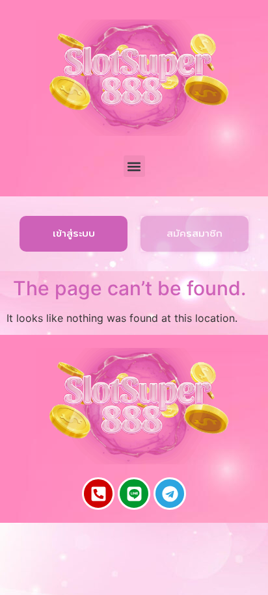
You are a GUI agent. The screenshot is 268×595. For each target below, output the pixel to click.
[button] (134, 166)
